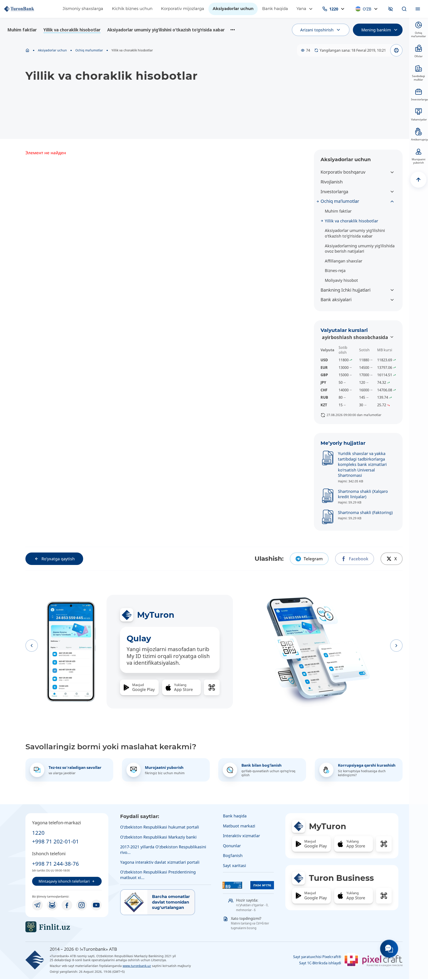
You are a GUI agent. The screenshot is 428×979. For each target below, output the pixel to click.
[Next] (396, 645)
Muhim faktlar (22, 30)
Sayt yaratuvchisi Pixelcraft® (317, 957)
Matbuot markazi (239, 826)
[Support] (389, 949)
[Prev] (31, 645)
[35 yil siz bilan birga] (29, 9)
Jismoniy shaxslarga (83, 8)
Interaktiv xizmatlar (241, 835)
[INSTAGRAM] (81, 905)
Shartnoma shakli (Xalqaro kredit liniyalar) (363, 494)
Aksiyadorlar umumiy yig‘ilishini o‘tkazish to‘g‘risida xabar (166, 30)
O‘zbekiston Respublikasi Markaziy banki (158, 837)
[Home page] (27, 50)
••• (232, 30)
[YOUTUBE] (96, 905)
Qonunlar (232, 845)
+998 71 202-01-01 (55, 841)
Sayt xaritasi (234, 865)
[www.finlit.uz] (66, 926)
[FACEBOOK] (67, 905)
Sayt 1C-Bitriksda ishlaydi (320, 963)
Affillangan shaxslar (343, 261)
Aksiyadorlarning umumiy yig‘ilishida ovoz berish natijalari (360, 248)
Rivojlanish (332, 182)
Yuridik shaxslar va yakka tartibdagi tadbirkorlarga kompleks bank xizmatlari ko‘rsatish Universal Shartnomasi (362, 464)
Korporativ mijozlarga (182, 8)
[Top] (418, 180)
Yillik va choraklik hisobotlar (72, 30)
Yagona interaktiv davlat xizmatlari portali (160, 862)
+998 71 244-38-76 (55, 863)
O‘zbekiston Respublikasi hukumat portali (159, 827)
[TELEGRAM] (37, 905)
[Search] (404, 9)
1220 (38, 832)
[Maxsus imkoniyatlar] (390, 9)
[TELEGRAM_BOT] (52, 905)
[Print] (396, 50)
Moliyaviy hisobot (341, 280)
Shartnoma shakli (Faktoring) (365, 512)
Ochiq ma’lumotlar (89, 50)
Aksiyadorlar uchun (233, 8)
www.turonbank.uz (137, 966)
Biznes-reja (335, 270)
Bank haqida (275, 8)
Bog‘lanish (233, 855)
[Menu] (418, 9)
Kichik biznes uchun (132, 8)
